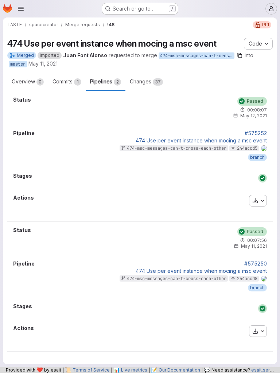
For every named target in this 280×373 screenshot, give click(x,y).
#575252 (256, 133)
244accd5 (247, 148)
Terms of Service (91, 370)
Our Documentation (179, 370)
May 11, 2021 (43, 63)
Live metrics (134, 370)
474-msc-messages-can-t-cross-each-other (197, 56)
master (18, 64)
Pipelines (104, 81)
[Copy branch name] (239, 55)
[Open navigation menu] (21, 9)
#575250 (255, 264)
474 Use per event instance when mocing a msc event (201, 141)
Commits (65, 81)
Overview (27, 81)
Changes (145, 81)
